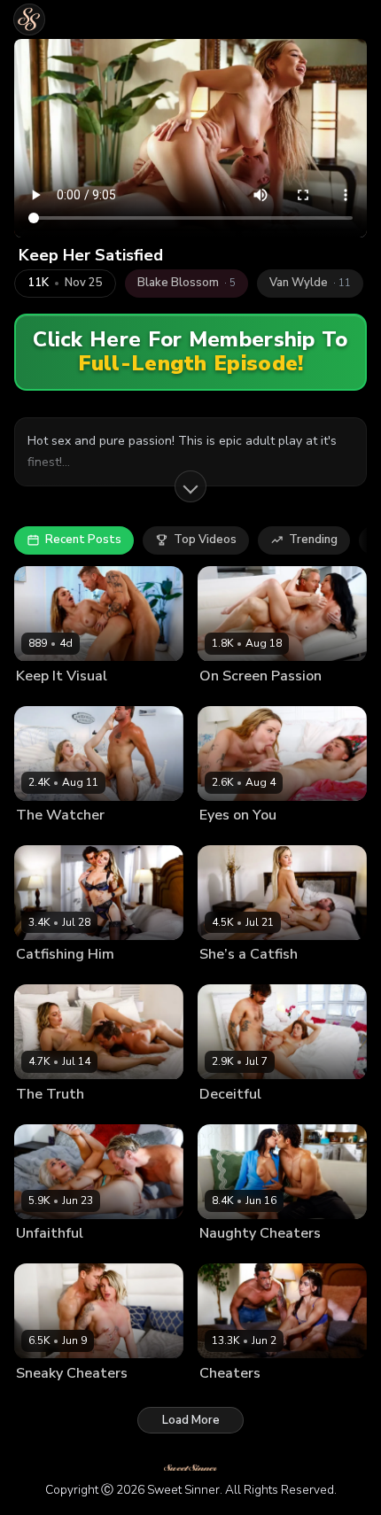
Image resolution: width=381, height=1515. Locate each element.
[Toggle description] (190, 486)
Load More (191, 1420)
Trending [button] (313, 540)
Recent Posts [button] (83, 540)
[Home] (29, 19)
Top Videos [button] (205, 540)
